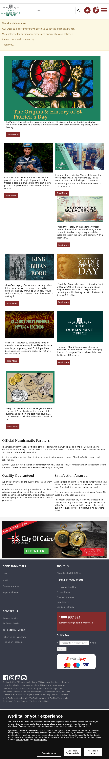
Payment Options (65, 596)
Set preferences (49, 753)
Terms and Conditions (68, 586)
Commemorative (11, 586)
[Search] (79, 10)
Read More (13, 134)
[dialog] (54, 734)
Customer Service (11, 622)
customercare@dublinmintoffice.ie (76, 622)
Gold (5, 573)
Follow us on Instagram (14, 636)
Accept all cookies (93, 752)
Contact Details (10, 618)
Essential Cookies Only (72, 752)
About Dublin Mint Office (69, 573)
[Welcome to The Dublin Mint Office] (87, 10)
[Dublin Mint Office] (15, 10)
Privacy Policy (63, 591)
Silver (5, 579)
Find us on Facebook (13, 641)
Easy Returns (63, 601)
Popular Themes (11, 592)
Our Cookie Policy (65, 606)
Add (94, 642)
